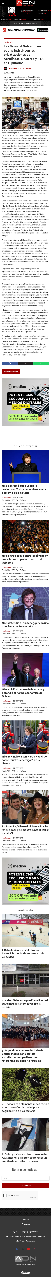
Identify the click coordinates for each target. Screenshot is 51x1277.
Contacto (25, 1219)
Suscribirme (25, 1185)
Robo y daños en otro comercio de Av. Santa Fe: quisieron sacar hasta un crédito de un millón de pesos (24, 1157)
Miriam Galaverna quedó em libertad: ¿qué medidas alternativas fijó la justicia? (25, 1004)
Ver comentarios (11, 371)
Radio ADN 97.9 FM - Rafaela (19, 68)
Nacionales (9, 42)
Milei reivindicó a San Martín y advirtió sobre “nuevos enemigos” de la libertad (24, 760)
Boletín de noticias (24, 1169)
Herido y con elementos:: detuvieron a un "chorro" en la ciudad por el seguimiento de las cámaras (25, 1107)
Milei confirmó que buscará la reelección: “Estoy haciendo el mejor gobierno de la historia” (24, 489)
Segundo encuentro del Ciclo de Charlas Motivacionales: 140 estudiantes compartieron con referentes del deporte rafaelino (23, 1055)
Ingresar (26, 1224)
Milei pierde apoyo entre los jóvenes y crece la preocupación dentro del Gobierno (25, 559)
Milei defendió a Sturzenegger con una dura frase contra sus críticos (25, 625)
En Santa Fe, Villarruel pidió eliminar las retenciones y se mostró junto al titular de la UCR (25, 830)
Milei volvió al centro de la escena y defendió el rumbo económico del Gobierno (23, 693)
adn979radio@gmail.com (25, 1241)
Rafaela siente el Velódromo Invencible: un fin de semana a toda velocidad (23, 953)
